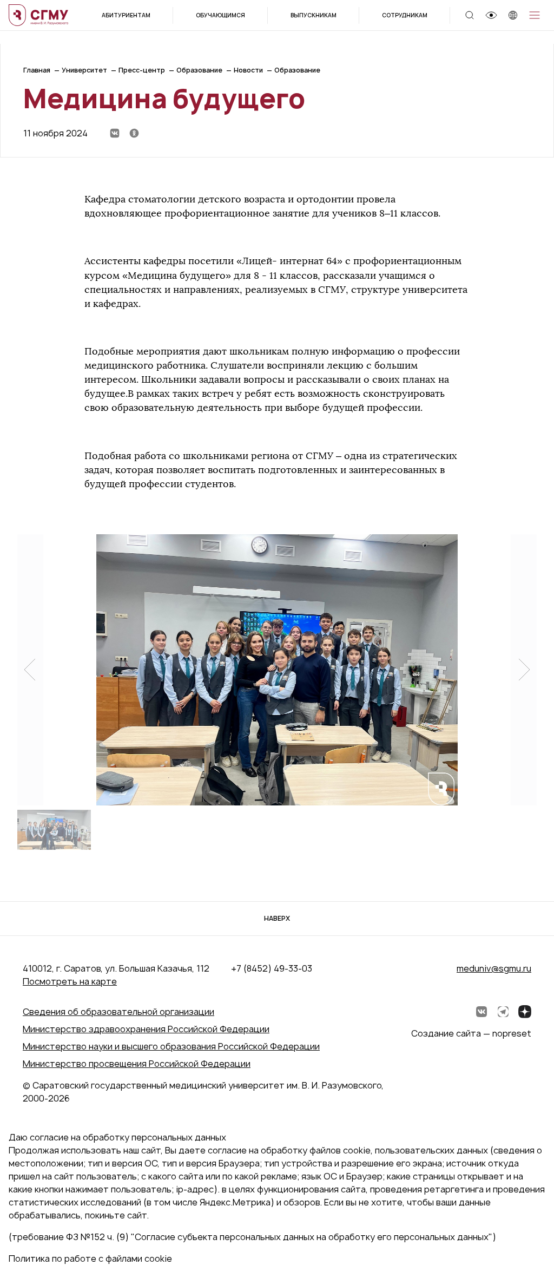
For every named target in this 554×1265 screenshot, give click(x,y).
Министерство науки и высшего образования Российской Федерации (171, 1046)
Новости (248, 70)
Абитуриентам (126, 15)
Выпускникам (314, 15)
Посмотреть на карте (70, 981)
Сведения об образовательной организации (118, 1012)
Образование (199, 70)
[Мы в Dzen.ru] (525, 1011)
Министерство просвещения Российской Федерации (136, 1064)
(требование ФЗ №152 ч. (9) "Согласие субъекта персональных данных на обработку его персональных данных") (252, 1237)
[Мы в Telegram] (503, 1011)
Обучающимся (220, 15)
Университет (84, 70)
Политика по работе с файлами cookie (90, 1258)
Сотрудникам (404, 15)
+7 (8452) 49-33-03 (271, 968)
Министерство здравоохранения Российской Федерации (146, 1029)
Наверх (277, 918)
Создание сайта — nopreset (471, 1033)
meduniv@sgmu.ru (494, 968)
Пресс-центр (141, 70)
